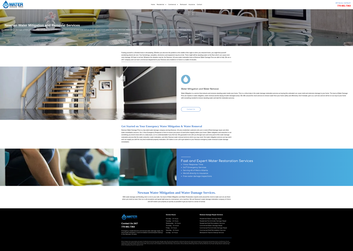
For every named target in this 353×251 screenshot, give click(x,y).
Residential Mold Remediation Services (212, 223)
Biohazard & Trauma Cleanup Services (212, 232)
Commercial (172, 4)
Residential (160, 4)
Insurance (192, 4)
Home (153, 4)
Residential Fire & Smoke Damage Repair (213, 221)
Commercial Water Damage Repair (211, 225)
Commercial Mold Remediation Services (212, 230)
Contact (199, 4)
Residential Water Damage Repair (211, 219)
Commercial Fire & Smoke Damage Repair (213, 228)
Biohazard (183, 4)
